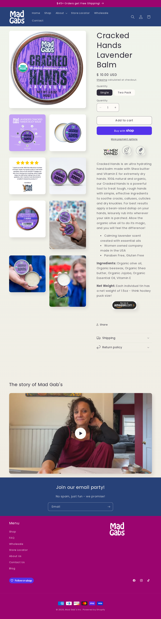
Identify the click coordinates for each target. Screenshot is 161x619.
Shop (12, 531)
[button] (61, 13)
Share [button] (104, 324)
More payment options (124, 139)
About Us (15, 556)
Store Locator (18, 550)
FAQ (11, 538)
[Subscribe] (109, 506)
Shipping (102, 79)
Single (104, 92)
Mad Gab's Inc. (73, 609)
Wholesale (16, 544)
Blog (12, 568)
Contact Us (17, 562)
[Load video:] (80, 433)
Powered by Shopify (94, 609)
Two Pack (124, 92)
